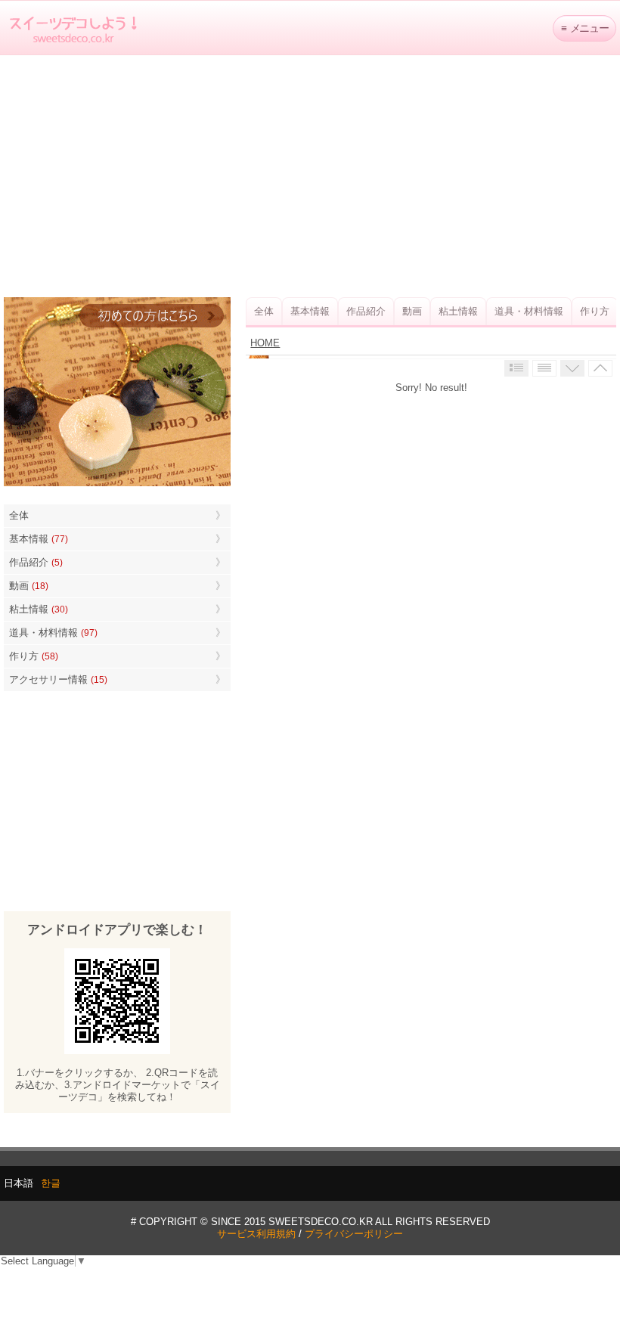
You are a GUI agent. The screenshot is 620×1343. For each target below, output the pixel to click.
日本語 (18, 1183)
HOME (265, 343)
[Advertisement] (310, 176)
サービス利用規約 (256, 1233)
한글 (50, 1183)
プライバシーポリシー (354, 1233)
